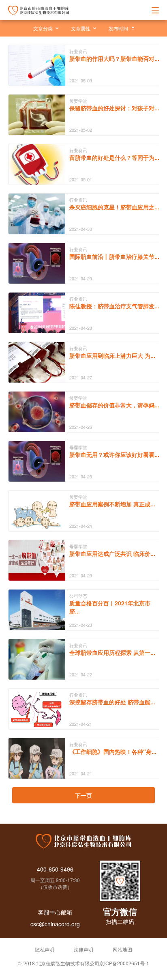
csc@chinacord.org (55, 924)
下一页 (83, 795)
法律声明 (83, 949)
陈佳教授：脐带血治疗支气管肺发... (114, 306)
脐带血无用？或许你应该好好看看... (114, 454)
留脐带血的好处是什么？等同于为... (114, 157)
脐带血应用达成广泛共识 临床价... (112, 553)
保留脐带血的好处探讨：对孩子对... (114, 108)
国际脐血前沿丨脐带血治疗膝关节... (114, 256)
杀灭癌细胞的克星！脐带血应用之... (114, 207)
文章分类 (43, 28)
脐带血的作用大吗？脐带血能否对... (114, 58)
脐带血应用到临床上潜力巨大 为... (112, 355)
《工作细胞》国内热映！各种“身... (112, 751)
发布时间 (118, 28)
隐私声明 (44, 949)
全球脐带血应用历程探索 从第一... (112, 652)
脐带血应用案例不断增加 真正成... (112, 504)
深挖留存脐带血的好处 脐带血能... (112, 702)
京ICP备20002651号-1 (124, 963)
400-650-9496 (55, 869)
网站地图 (122, 949)
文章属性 (80, 28)
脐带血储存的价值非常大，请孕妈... (114, 405)
